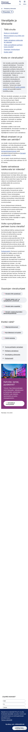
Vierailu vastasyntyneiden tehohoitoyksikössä (13, 312)
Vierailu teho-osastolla (12, 306)
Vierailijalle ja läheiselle (12, 354)
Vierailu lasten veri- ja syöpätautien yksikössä (12, 300)
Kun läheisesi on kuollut (13, 332)
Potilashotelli (9, 358)
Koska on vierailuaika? (11, 33)
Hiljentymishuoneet (11, 327)
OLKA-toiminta (10, 338)
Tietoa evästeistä (6, 720)
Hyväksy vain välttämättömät (15, 724)
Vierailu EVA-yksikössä (12, 294)
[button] (14, 701)
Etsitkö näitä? (8, 52)
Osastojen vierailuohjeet (12, 49)
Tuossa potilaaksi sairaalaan (14, 347)
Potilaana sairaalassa (11, 351)
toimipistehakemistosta (8, 151)
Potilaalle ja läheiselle (10, 8)
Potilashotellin (5, 251)
